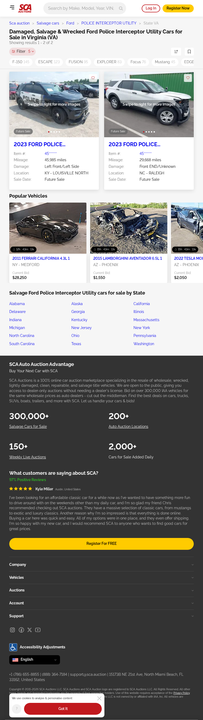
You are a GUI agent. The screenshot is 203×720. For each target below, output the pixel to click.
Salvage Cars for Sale (28, 426)
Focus (138, 62)
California (141, 304)
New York (141, 328)
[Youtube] (38, 630)
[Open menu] (12, 7)
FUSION (78, 62)
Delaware (17, 312)
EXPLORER (109, 62)
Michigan (17, 328)
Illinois (138, 312)
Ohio (75, 336)
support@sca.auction (88, 674)
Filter (23, 51)
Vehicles (16, 577)
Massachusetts (146, 320)
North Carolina (21, 336)
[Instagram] (12, 630)
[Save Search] (189, 52)
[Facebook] (21, 630)
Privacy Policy (181, 693)
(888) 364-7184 (54, 674)
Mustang (165, 62)
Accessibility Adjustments (42, 647)
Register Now (178, 8)
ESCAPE (49, 62)
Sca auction (19, 23)
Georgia (78, 312)
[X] (29, 630)
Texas (76, 344)
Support (16, 616)
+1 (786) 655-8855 (24, 674)
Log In (151, 8)
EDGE (192, 62)
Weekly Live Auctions (27, 457)
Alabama (17, 304)
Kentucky (79, 320)
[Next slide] (89, 104)
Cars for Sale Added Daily (131, 457)
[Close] (99, 698)
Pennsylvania (144, 336)
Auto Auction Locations (128, 426)
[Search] (121, 8)
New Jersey (81, 328)
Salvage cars (48, 23)
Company (17, 564)
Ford (70, 23)
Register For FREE (101, 543)
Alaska (77, 304)
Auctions (17, 590)
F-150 (20, 62)
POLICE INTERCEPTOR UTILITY (108, 23)
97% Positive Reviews (27, 480)
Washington (143, 344)
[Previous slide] (18, 104)
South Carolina (22, 344)
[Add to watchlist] (93, 78)
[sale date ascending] (176, 52)
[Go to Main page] (24, 8)
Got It (63, 709)
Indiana (15, 320)
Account (16, 603)
